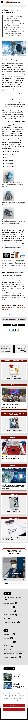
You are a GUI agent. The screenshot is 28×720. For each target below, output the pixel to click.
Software (8, 645)
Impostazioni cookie (13, 714)
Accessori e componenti (12, 657)
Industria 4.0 (9, 634)
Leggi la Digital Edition (14, 378)
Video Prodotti (9, 607)
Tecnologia (7, 6)
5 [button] (16, 583)
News (5, 579)
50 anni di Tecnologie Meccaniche (13, 598)
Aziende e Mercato (10, 603)
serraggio (22, 324)
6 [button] (18, 583)
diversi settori (9, 76)
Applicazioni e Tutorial (11, 622)
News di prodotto (17, 6)
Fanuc (6, 618)
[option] (14, 569)
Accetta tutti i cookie (14, 705)
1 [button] (6, 583)
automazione (9, 642)
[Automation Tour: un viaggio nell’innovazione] (14, 528)
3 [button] (11, 583)
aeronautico (7, 324)
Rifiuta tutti (14, 709)
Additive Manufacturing (12, 653)
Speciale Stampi (9, 611)
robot (7, 649)
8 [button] (22, 583)
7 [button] (20, 583)
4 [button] (13, 583)
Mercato (8, 638)
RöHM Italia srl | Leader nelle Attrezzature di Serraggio (13, 307)
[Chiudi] (25, 691)
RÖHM (14, 324)
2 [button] (9, 583)
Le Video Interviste (10, 614)
